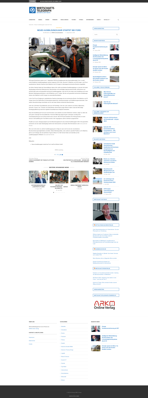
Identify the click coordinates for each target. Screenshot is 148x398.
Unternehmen (90, 19)
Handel (40, 19)
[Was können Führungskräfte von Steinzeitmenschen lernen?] (97, 94)
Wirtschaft (63, 376)
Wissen (47, 19)
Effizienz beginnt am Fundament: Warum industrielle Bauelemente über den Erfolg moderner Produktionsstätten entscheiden (105, 236)
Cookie (30, 344)
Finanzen (54, 19)
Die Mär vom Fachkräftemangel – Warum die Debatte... (59, 187)
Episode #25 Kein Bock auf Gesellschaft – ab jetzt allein (111, 119)
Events (99, 19)
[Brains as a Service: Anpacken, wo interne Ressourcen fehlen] (97, 161)
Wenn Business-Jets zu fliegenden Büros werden (105, 258)
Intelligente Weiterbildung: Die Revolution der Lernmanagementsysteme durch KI (100, 57)
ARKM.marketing (59, 150)
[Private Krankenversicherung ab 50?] (114, 47)
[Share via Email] (62, 154)
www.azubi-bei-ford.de (48, 134)
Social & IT (106, 19)
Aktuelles (63, 326)
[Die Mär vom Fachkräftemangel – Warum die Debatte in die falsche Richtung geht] (59, 177)
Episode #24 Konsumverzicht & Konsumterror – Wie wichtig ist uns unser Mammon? (110, 130)
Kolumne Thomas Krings (67, 349)
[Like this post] (55, 154)
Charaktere (32, 19)
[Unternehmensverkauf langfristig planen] (38, 177)
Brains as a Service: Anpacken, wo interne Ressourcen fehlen (110, 160)
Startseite (31, 24)
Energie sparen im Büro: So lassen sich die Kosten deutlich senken (100, 68)
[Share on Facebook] (57, 154)
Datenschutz (32, 340)
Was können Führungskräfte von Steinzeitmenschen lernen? (109, 94)
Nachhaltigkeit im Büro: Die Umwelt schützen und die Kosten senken (100, 78)
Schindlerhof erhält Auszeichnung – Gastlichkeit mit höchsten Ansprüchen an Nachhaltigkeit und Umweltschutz (111, 148)
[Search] (118, 20)
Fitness (81, 19)
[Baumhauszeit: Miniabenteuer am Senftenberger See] (97, 171)
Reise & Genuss (64, 19)
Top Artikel (63, 366)
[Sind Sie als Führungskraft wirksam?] (97, 104)
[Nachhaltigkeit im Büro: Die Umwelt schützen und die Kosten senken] (114, 79)
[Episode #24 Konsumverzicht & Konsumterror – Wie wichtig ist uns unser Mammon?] (97, 129)
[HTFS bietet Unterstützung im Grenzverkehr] (97, 191)
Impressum (31, 337)
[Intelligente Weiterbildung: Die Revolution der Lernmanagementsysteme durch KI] (114, 57)
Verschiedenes (64, 373)
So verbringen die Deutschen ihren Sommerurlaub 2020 (109, 180)
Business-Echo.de (100, 249)
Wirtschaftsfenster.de (102, 268)
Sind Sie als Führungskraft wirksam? (111, 102)
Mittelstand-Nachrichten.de (104, 225)
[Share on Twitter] (59, 154)
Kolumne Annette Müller (67, 346)
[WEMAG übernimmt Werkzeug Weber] (79, 177)
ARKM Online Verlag (34, 328)
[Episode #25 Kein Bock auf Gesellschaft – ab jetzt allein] (97, 120)
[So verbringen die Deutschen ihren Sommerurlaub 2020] (97, 181)
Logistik (63, 353)
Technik (74, 19)
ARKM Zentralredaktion (57, 32)
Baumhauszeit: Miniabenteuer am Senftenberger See (109, 170)
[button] (37, 1)
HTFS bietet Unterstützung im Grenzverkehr (109, 190)
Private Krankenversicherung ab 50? (100, 46)
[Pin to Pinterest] (60, 154)
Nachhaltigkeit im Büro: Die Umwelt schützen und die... (54, 1)
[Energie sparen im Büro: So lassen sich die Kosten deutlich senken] (114, 69)
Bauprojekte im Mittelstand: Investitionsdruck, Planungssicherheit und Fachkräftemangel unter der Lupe (105, 242)
